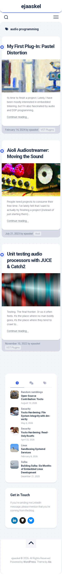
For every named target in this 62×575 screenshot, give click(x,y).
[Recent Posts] (17, 383)
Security (25, 408)
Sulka (24, 462)
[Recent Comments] (31, 383)
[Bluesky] (31, 520)
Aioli (37, 233)
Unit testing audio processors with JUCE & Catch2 (29, 260)
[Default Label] (14, 520)
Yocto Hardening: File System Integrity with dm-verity (35, 416)
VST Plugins (47, 129)
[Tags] (45, 383)
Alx (49, 562)
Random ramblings (32, 392)
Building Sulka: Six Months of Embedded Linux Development (36, 469)
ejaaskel (31, 6)
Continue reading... (18, 117)
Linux (24, 445)
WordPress (29, 562)
